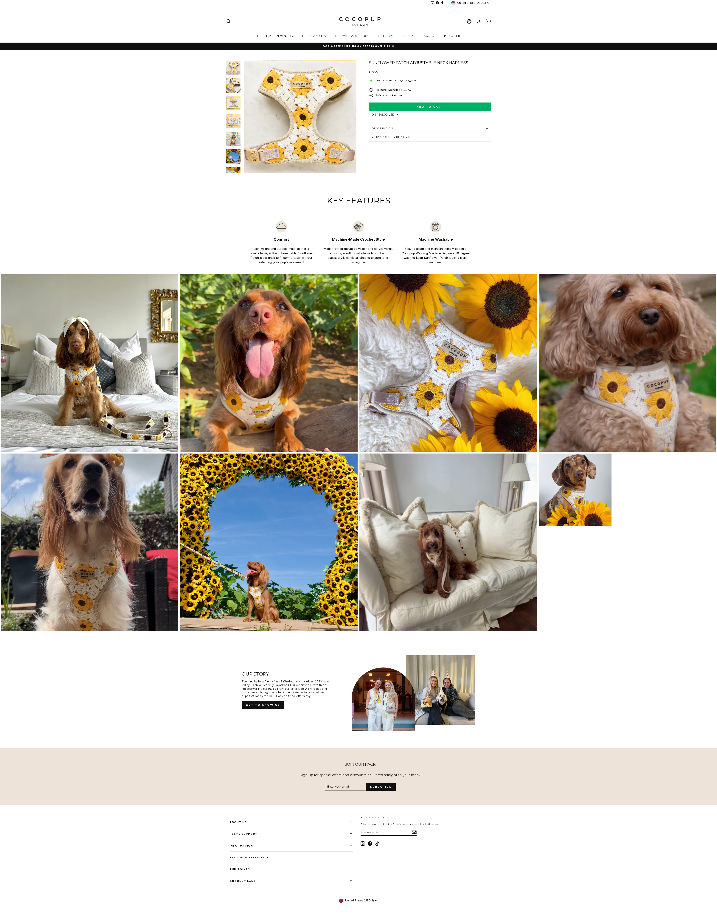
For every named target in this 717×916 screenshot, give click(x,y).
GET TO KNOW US (263, 704)
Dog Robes (371, 35)
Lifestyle (389, 35)
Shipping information (391, 137)
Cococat (408, 35)
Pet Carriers (453, 35)
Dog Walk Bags (346, 35)
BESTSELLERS (263, 35)
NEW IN (281, 35)
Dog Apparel (429, 35)
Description (382, 128)
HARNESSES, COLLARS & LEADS (310, 35)
